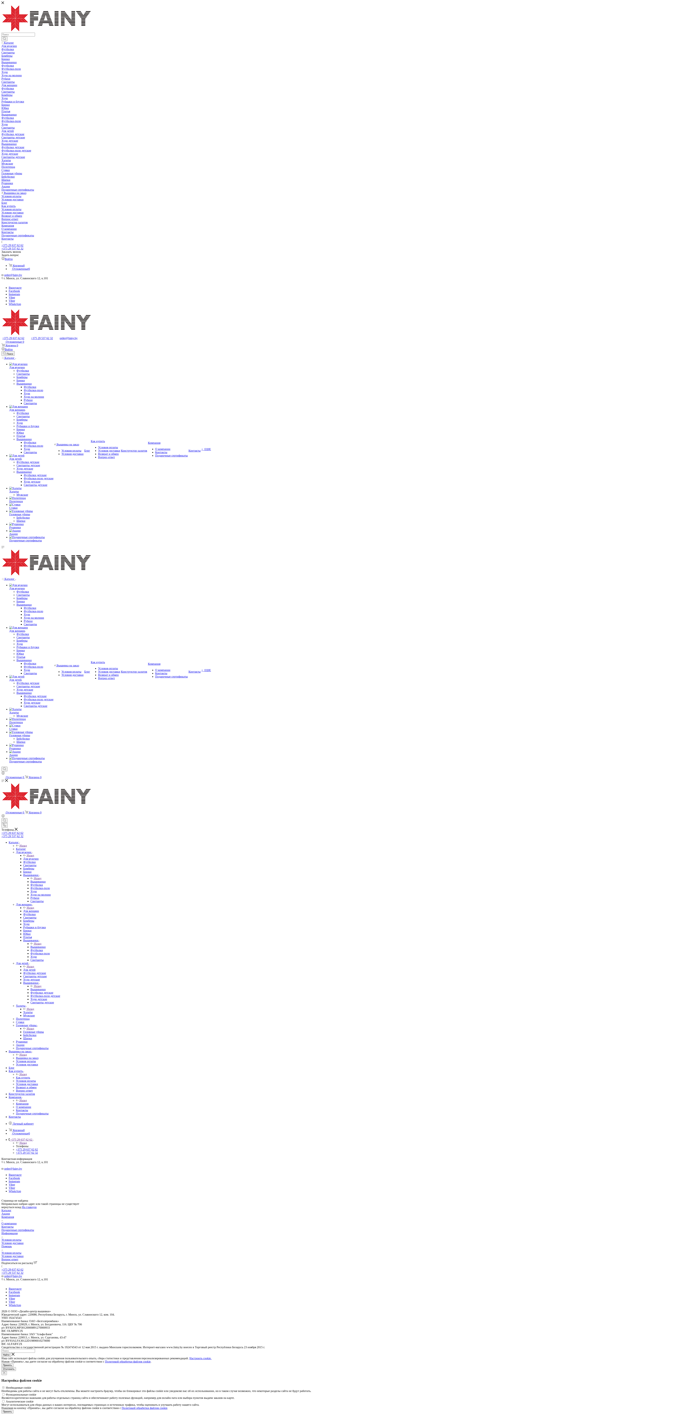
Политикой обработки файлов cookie (128, 1361)
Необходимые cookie (18, 1387)
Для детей (29, 969)
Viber (12, 297)
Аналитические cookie (20, 1401)
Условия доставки (12, 1243)
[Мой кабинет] (3, 773)
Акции (5, 1213)
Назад (23, 845)
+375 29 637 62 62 (12, 245)
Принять (7, 1365)
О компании (9, 1223)
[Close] (4, 1373)
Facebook (14, 291)
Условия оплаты (11, 1239)
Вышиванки (38, 881)
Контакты (7, 1226)
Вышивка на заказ (27, 1058)
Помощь (6, 1246)
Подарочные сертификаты (17, 1230)
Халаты (28, 1012)
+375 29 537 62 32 (12, 248)
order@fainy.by (13, 275)
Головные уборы (33, 1031)
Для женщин (31, 911)
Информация (9, 1233)
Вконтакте (15, 287)
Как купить (23, 1077)
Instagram (14, 294)
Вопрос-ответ (9, 1259)
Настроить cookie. (200, 1358)
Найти (6, 1354)
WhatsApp (15, 304)
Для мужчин (31, 858)
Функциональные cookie (21, 1394)
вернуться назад (11, 1207)
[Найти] (4, 38)
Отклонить (8, 1369)
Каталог (21, 848)
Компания (22, 1103)
